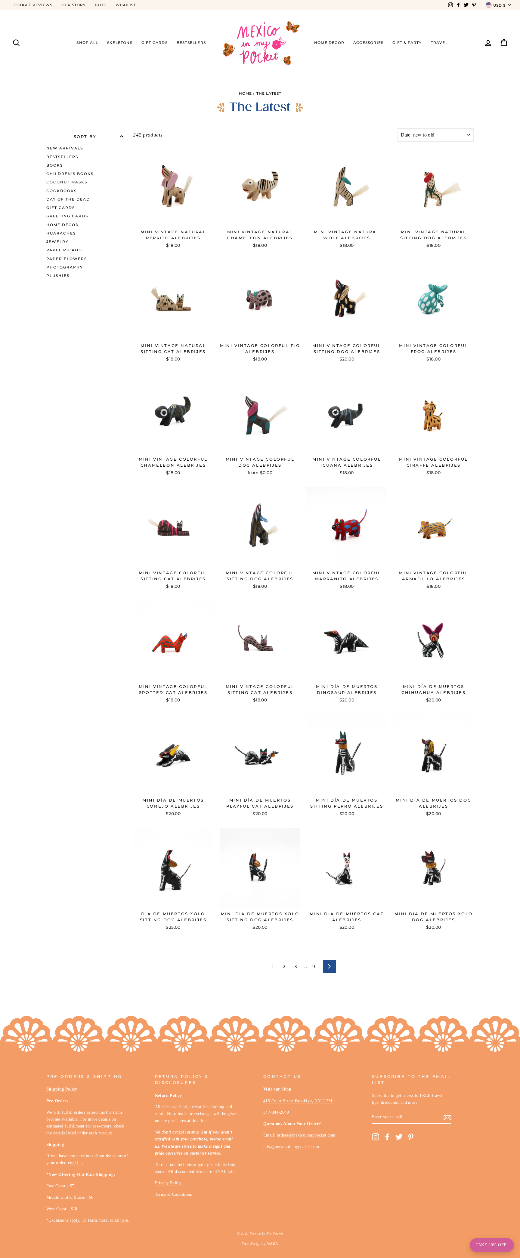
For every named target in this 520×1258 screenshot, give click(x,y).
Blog (101, 5)
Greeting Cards (67, 216)
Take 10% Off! (492, 1245)
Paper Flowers (66, 258)
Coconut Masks (66, 182)
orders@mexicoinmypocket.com (306, 1135)
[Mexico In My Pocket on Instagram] (375, 1136)
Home (245, 93)
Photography (64, 267)
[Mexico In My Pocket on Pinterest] (410, 1136)
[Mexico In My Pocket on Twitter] (399, 1136)
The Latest (268, 93)
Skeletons (119, 42)
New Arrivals (64, 148)
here (124, 1220)
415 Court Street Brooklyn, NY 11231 (298, 1100)
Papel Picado (64, 250)
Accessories (368, 42)
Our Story (73, 5)
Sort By (85, 136)
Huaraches (61, 233)
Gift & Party (407, 42)
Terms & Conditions (173, 1194)
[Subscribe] (447, 1117)
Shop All (87, 42)
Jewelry (57, 241)
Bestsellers (191, 42)
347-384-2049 (276, 1112)
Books (54, 165)
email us (75, 1162)
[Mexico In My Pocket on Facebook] (387, 1136)
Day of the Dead (68, 199)
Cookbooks (61, 191)
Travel (439, 42)
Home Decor (329, 42)
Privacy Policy (168, 1182)
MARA (272, 1243)
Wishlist (126, 5)
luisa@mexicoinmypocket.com (291, 1146)
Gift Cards (154, 42)
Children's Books (70, 173)
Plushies (58, 275)
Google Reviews (33, 5)
